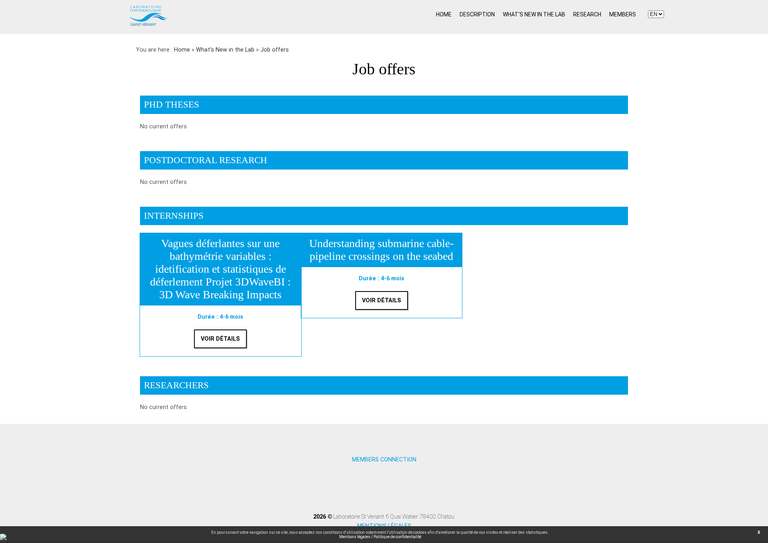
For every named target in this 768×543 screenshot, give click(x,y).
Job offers (274, 49)
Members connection (384, 459)
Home (182, 49)
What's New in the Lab (225, 49)
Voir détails (220, 338)
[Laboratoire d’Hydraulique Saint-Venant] (148, 25)
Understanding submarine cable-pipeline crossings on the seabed (381, 249)
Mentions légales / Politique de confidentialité (380, 537)
